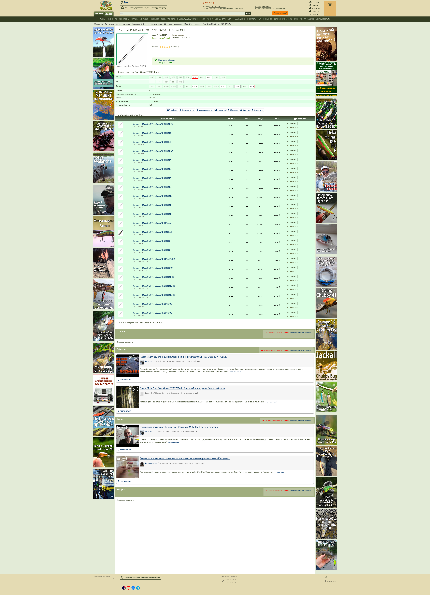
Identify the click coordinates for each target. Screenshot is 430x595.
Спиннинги (136, 24)
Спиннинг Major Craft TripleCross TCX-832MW (152, 160)
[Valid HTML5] (326, 577)
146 (180, 82)
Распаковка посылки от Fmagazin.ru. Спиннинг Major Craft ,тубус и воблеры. (179, 426)
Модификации (206, 110)
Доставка (315, 2)
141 (173, 82)
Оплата (315, 5)
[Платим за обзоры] (326, 44)
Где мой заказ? (280, 13)
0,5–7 (223, 86)
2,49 (166, 77)
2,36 (159, 77)
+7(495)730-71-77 (217, 6)
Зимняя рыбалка (307, 18)
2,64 (201, 77)
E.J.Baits (149, 361)
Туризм (210, 18)
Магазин (99, 13)
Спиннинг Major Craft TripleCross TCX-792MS (152, 133)
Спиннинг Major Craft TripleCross (206, 24)
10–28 (173, 86)
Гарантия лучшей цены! (161, 38)
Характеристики (188, 110)
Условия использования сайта (104, 579)
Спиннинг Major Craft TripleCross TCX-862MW (152, 178)
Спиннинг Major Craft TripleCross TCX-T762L (151, 250)
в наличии (301, 118)
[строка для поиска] (182, 13)
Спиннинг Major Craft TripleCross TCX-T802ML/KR (154, 295)
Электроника (292, 18)
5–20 (244, 86)
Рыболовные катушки (128, 18)
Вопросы (258, 110)
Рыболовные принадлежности (271, 18)
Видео (246, 110)
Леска (163, 18)
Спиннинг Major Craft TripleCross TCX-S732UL (152, 304)
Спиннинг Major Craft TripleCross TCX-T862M (152, 205)
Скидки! (315, 14)
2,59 (180, 77)
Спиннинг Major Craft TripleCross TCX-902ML (152, 187)
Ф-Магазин (106, 576)
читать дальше (234, 372)
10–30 (187, 86)
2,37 (152, 77)
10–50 (166, 86)
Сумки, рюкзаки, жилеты (245, 18)
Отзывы (221, 110)
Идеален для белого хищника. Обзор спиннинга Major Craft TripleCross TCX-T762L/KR (184, 356)
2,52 (173, 77)
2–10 (237, 86)
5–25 (159, 86)
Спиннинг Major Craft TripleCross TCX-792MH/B (153, 124)
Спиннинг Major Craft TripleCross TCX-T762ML (152, 196)
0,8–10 (194, 86)
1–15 (202, 86)
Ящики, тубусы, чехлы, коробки (191, 18)
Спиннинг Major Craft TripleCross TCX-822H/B (152, 142)
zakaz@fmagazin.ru (231, 576)
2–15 (230, 86)
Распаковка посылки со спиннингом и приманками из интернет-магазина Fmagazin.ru (185, 458)
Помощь (315, 11)
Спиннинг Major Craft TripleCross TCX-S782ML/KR (154, 259)
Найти (248, 13)
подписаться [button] (125, 379)
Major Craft (188, 24)
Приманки (154, 18)
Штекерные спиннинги (173, 24)
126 (166, 82)
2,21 (209, 77)
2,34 (216, 77)
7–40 (152, 86)
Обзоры (234, 110)
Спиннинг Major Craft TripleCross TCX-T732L (151, 241)
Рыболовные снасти (108, 18)
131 (159, 82)
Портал (108, 13)
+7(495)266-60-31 (263, 6)
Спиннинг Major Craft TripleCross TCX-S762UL (152, 313)
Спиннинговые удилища (152, 24)
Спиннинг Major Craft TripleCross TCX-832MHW (153, 151)
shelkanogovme (151, 463)
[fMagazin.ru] (106, 5)
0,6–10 (216, 86)
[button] (124, 588)
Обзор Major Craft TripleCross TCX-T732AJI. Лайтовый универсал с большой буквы (182, 387)
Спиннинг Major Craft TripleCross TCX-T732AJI (152, 232)
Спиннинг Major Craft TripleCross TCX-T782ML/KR (154, 286)
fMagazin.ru (98, 24)
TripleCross (173, 110)
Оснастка (171, 18)
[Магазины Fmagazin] (326, 79)
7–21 (180, 86)
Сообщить (292, 123)
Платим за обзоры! (166, 60)
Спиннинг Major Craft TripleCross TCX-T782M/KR (153, 277)
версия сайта (331, 581)
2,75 (187, 77)
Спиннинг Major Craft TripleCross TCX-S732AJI (152, 223)
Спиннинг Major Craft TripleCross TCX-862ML (152, 169)
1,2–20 (208, 86)
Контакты (316, 8)
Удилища (144, 18)
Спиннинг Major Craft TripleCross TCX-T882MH (152, 214)
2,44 (223, 77)
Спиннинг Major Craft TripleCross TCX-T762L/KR (153, 268)
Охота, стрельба (323, 18)
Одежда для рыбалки (224, 18)
